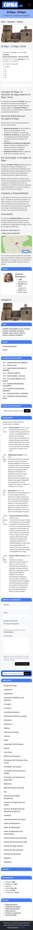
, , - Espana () (10, 233)
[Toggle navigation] (29, 4)
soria (10, 333)
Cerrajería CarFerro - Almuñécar (17, 393)
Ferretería (8, 720)
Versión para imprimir (9, 57)
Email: (5, 613)
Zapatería (8, 862)
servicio (5, 335)
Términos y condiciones (13, 913)
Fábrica (7, 728)
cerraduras (20, 331)
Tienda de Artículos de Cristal (15, 842)
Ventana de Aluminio (12, 854)
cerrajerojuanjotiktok (9, 346)
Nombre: (6, 605)
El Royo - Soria (12, 365)
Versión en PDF (23, 57)
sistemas (5, 333)
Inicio (3, 21)
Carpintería (8, 693)
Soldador (7, 815)
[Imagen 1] (16, 318)
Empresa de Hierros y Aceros (15, 716)
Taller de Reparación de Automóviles (13, 832)
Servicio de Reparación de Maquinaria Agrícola (14, 810)
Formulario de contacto (13, 907)
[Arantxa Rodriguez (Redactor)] (8, 277)
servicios (27, 329)
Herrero (7, 736)
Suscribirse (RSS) (10, 915)
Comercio (8, 708)
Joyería (6, 748)
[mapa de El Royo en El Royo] (16, 244)
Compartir (5, 54)
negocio (15, 333)
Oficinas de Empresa (12, 756)
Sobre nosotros (10, 911)
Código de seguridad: (11, 621)
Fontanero (8, 724)
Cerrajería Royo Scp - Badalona (17, 362)
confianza (11, 335)
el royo (21, 329)
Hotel (6, 740)
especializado (13, 329)
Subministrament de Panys (14, 819)
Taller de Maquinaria (12, 823)
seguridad (12, 331)
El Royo (20, 21)
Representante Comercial (14, 788)
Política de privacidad (12, 909)
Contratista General (12, 712)
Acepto (23, 927)
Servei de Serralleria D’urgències (12, 797)
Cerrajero (11, 21)
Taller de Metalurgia (12, 827)
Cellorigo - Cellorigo (13, 373)
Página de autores (11, 904)
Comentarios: (8, 636)
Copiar (27, 411)
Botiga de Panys (10, 685)
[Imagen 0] (13, 318)
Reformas (8, 784)
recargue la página (8, 632)
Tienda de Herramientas (13, 850)
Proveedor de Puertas (12, 767)
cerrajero (5, 331)
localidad (5, 329)
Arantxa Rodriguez (20, 275)
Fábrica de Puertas (11, 732)
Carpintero (8, 689)
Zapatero (7, 858)
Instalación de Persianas (13, 744)
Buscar (27, 673)
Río (5, 792)
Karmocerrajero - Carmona (16, 376)
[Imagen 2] (19, 318)
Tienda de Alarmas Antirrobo (15, 838)
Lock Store (8, 752)
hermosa (22, 333)
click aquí (20, 59)
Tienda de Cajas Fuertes (13, 846)
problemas (19, 335)
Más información (13, 927)
